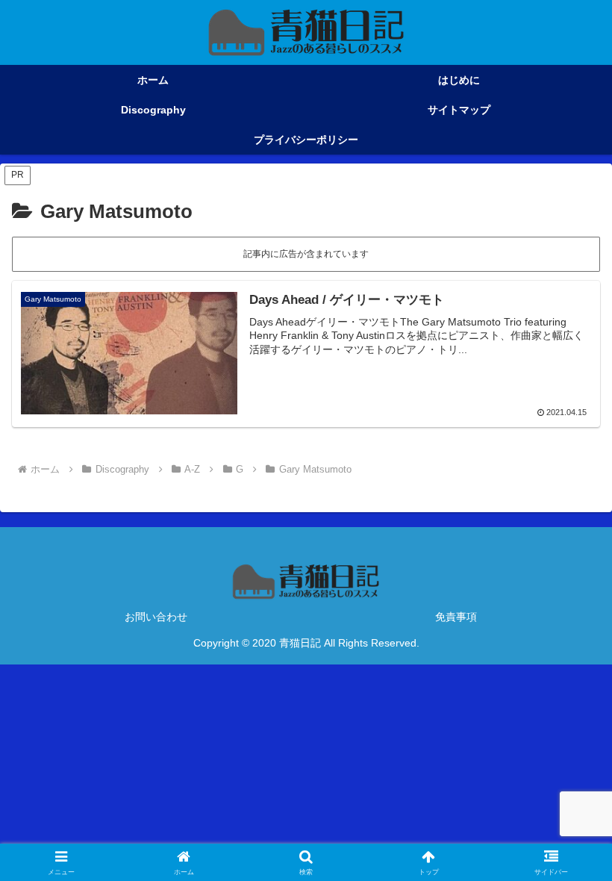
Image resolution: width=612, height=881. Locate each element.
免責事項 (456, 617)
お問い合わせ (156, 617)
